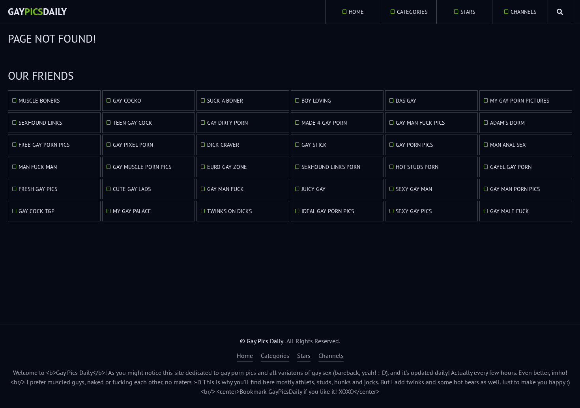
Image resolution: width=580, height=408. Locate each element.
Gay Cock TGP (36, 211)
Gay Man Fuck (225, 189)
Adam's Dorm (507, 122)
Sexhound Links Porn (330, 166)
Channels (523, 11)
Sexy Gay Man (414, 189)
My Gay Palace (132, 211)
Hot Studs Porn (417, 166)
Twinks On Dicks (229, 211)
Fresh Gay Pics (38, 189)
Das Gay (406, 100)
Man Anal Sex (508, 144)
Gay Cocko (127, 100)
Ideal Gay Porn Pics (327, 211)
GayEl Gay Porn (510, 166)
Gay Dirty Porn (227, 122)
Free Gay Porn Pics (44, 144)
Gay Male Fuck (509, 211)
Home (356, 11)
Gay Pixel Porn (133, 144)
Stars (467, 11)
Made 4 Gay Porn (324, 122)
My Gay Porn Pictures (519, 100)
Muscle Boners (39, 100)
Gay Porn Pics (414, 144)
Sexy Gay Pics (414, 211)
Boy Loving (316, 100)
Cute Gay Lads (132, 189)
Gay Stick (314, 144)
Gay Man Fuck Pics (420, 122)
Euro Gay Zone (227, 166)
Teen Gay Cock (132, 122)
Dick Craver (223, 144)
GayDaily (37, 12)
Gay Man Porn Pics (515, 189)
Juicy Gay (313, 189)
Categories (412, 11)
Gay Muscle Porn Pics (142, 166)
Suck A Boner (225, 100)
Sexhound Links (40, 122)
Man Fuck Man (38, 166)
